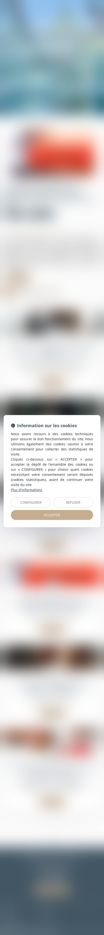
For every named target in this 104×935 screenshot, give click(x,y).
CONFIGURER (31, 502)
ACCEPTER (52, 515)
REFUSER (73, 502)
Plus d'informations (26, 489)
